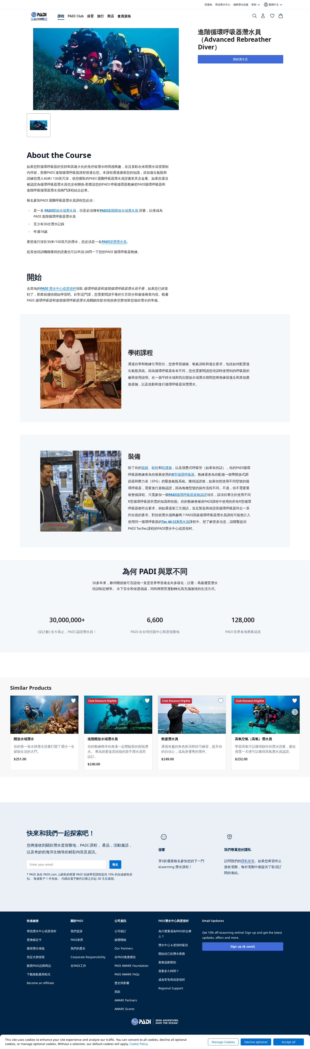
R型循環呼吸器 (183, 474)
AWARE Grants (125, 1009)
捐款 (117, 992)
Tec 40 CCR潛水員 (175, 521)
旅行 (100, 16)
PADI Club (76, 16)
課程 (61, 16)
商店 (110, 16)
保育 (90, 16)
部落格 (208, 4)
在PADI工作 (78, 966)
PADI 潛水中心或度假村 (58, 288)
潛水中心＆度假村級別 (173, 945)
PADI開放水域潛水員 (60, 210)
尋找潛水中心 (222, 4)
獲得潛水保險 (35, 948)
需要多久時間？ (168, 971)
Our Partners (124, 948)
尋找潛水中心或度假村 (41, 931)
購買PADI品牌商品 (39, 966)
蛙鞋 (155, 467)
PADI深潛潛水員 (114, 241)
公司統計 (120, 931)
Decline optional (255, 1042)
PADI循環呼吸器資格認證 (187, 494)
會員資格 (124, 16)
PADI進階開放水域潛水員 (119, 210)
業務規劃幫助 (167, 962)
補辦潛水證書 (240, 4)
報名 (115, 864)
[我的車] (280, 16)
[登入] (263, 16)
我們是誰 (76, 931)
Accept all (288, 1042)
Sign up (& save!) (242, 946)
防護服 (167, 467)
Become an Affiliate (40, 983)
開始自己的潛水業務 (171, 954)
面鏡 (145, 467)
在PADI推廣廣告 (125, 957)
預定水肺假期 (35, 957)
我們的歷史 (78, 948)
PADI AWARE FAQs (127, 974)
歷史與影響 (122, 983)
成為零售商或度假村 (171, 980)
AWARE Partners (126, 1000)
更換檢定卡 (34, 940)
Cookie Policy (138, 1044)
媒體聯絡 (120, 940)
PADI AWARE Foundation (131, 966)
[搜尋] (254, 16)
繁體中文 (271, 4)
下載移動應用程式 (38, 974)
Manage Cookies (223, 1042)
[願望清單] (272, 16)
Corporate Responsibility (88, 957)
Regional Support (170, 988)
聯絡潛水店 (240, 59)
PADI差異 (77, 940)
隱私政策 (248, 861)
